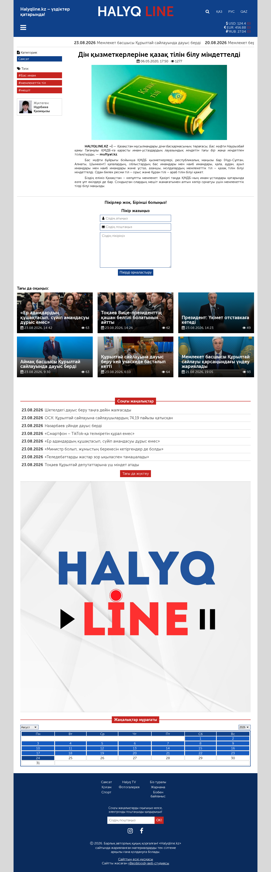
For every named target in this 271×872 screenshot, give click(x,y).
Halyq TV (129, 782)
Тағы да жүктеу (135, 473)
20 (135, 753)
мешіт (25, 90)
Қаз (219, 12)
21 (168, 753)
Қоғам (106, 787)
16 (233, 748)
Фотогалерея (129, 787)
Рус (231, 12)
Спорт (106, 792)
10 (38, 748)
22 (200, 753)
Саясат (23, 59)
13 (135, 748)
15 (200, 748)
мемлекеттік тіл (33, 83)
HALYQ (135, 11)
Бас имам (28, 75)
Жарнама (158, 787)
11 (70, 748)
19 (102, 753)
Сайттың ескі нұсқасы (135, 859)
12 (102, 748)
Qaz (244, 12)
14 (168, 748)
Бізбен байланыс (158, 794)
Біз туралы (158, 782)
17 (38, 753)
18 (70, 753)
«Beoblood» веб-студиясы (148, 863)
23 (233, 753)
